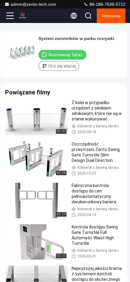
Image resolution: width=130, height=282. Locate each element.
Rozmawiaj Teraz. (66, 54)
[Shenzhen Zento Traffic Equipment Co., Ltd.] (30, 15)
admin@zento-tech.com (33, 4)
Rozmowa (111, 15)
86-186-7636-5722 (106, 4)
